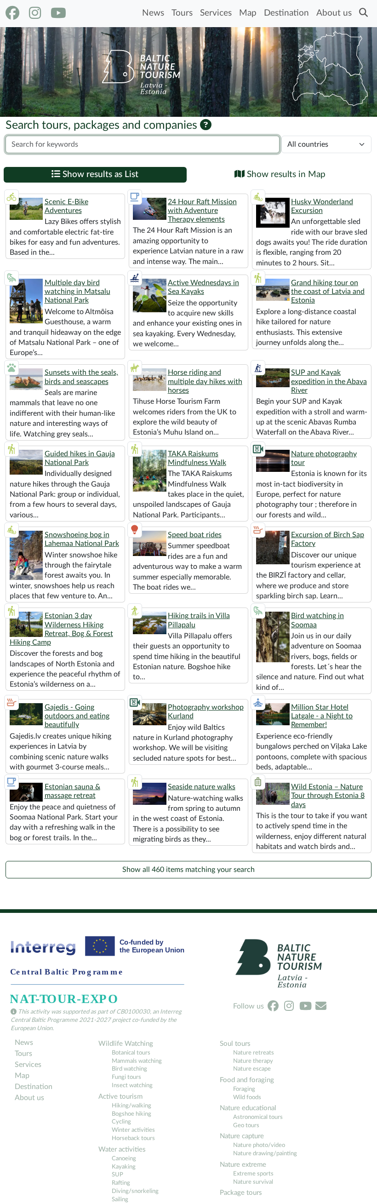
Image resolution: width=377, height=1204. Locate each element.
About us (334, 13)
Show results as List (99, 174)
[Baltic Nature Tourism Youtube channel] (58, 13)
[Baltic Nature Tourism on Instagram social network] (35, 13)
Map (248, 13)
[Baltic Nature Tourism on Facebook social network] (12, 13)
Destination (286, 13)
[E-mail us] (320, 1006)
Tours (182, 13)
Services (216, 13)
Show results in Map (285, 174)
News (153, 13)
